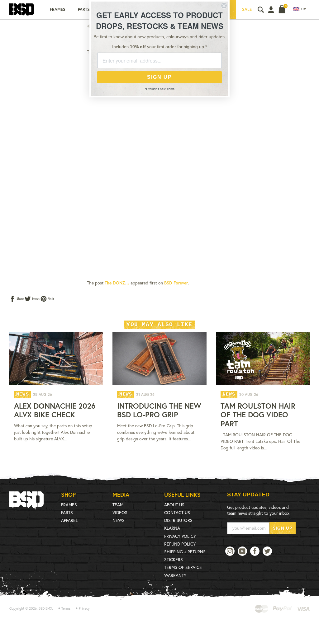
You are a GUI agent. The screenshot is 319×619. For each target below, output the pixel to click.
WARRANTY (175, 575)
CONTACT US (177, 512)
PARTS (67, 512)
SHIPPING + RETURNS (185, 552)
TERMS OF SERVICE (183, 567)
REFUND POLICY (180, 544)
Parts (84, 9)
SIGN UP (282, 528)
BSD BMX (45, 608)
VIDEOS (119, 512)
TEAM (117, 505)
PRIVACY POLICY (180, 536)
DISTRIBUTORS (178, 520)
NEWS (118, 520)
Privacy (84, 608)
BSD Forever (176, 283)
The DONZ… (117, 283)
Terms (65, 608)
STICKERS (173, 559)
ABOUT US (174, 505)
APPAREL (69, 520)
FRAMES (69, 505)
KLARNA (172, 528)
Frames (57, 9)
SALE (247, 9)
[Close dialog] (224, 5)
